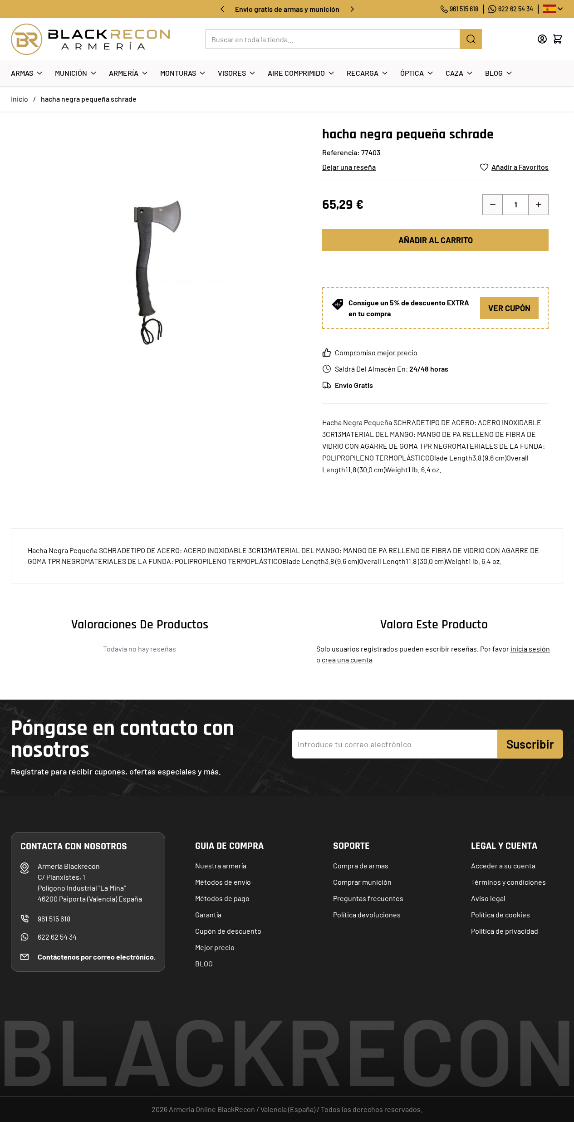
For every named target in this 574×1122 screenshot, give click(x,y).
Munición (71, 73)
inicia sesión (530, 648)
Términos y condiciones (508, 881)
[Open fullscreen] (157, 272)
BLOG (204, 963)
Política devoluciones (367, 914)
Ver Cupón (509, 308)
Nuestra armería (220, 865)
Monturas (178, 73)
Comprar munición (362, 881)
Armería (123, 73)
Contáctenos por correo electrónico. (97, 956)
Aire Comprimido (296, 73)
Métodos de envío (223, 881)
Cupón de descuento (228, 930)
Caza (454, 73)
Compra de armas (360, 865)
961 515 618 (464, 9)
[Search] (471, 39)
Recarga (362, 73)
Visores (232, 73)
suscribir (530, 744)
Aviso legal (488, 898)
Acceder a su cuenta (503, 865)
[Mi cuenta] (542, 39)
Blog (494, 73)
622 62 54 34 (515, 9)
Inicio (19, 98)
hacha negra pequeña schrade (89, 98)
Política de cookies (500, 914)
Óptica (412, 73)
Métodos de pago (222, 898)
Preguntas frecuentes (368, 898)
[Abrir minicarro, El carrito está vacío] (557, 39)
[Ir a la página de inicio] (90, 39)
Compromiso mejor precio (376, 352)
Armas (22, 73)
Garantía (208, 914)
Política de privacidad (504, 930)
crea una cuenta (347, 659)
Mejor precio (215, 947)
